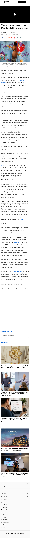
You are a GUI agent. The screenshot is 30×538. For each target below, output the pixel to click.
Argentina (16, 242)
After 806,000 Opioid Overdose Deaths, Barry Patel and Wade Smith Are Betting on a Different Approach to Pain (14, 393)
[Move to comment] (20, 37)
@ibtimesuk (15, 32)
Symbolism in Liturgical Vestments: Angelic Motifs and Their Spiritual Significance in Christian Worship (14, 367)
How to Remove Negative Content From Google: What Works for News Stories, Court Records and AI (14, 420)
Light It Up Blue (17, 271)
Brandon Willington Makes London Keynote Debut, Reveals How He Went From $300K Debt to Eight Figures (14, 475)
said (22, 219)
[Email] (17, 37)
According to (5, 165)
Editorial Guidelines (22, 289)
